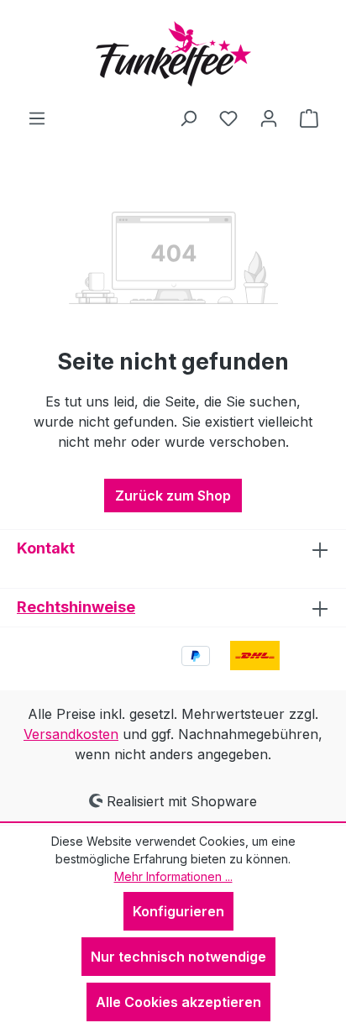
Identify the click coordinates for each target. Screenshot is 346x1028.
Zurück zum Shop (173, 495)
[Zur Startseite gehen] (173, 53)
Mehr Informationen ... (173, 876)
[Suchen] (188, 117)
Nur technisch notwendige (178, 956)
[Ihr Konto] (269, 117)
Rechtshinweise (76, 607)
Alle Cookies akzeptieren (178, 1002)
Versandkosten (71, 734)
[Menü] (37, 117)
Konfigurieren (178, 911)
